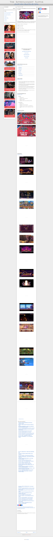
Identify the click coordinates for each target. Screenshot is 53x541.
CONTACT (5, 19)
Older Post (34, 532)
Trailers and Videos (26, 56)
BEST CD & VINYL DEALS (7, 13)
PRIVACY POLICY (6, 18)
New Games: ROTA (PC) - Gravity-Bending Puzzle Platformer (26, 455)
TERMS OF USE (6, 17)
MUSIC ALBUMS (31, 4)
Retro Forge (29, 507)
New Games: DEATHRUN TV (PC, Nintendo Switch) (25, 494)
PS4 (26, 507)
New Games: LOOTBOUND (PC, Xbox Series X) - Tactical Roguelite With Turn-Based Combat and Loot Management (9, 50)
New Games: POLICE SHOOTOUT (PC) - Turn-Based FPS (25, 499)
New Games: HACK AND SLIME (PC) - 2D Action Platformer (26, 497)
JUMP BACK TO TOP (19, 65)
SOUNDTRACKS (26, 4)
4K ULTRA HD (21, 4)
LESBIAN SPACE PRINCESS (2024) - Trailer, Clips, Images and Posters (9, 107)
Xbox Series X (20, 73)
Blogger (28, 539)
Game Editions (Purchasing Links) (26, 51)
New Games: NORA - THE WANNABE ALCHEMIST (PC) (25, 435)
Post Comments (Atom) (28, 534)
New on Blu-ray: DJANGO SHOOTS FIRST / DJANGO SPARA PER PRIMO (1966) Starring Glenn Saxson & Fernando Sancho (9, 116)
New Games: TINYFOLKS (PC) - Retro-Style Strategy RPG (25, 498)
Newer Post (18, 532)
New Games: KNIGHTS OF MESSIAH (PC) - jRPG (24, 462)
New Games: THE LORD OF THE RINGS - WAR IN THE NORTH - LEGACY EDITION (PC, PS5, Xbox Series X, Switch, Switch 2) (9, 69)
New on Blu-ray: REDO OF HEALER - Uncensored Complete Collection (10, 32)
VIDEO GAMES (36, 4)
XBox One (20, 508)
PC (23, 507)
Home (26, 532)
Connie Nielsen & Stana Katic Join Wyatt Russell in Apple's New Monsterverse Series (9, 59)
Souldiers (32, 507)
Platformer (25, 507)
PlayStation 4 (20, 67)
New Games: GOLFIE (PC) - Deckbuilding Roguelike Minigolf (26, 434)
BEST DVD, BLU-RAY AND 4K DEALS (8, 12)
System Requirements (26, 54)
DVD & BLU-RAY (16, 4)
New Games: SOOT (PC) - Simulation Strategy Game (25, 463)
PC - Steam (20, 70)
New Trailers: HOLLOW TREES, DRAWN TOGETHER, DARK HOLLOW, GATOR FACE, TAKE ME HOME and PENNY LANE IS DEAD (9, 89)
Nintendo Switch (21, 507)
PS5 (27, 507)
